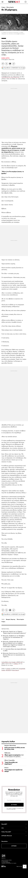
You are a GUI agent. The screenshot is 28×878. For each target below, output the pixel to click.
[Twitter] (6, 63)
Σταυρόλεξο (22, 668)
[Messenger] (10, 63)
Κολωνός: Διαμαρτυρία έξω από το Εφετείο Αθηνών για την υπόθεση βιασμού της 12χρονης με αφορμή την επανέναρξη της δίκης (14, 644)
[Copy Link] (13, 63)
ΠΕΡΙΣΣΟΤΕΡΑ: (5, 628)
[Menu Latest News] (26, 2)
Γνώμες (3, 7)
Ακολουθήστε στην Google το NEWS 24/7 (12, 662)
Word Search (15, 670)
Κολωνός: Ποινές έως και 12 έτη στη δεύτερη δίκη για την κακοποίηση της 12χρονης (14, 654)
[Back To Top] (25, 866)
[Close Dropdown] (26, 824)
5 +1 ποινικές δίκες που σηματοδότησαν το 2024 (14, 650)
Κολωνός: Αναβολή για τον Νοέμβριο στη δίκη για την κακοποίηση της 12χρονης (13, 637)
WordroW (8, 670)
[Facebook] (2, 63)
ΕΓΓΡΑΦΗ (14, 845)
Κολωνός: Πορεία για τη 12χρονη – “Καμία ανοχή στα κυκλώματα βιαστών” (14, 632)
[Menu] (2, 2)
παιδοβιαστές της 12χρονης (10, 77)
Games (8, 668)
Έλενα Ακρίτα (20, 619)
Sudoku (3, 670)
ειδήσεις (16, 663)
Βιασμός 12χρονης (10, 619)
